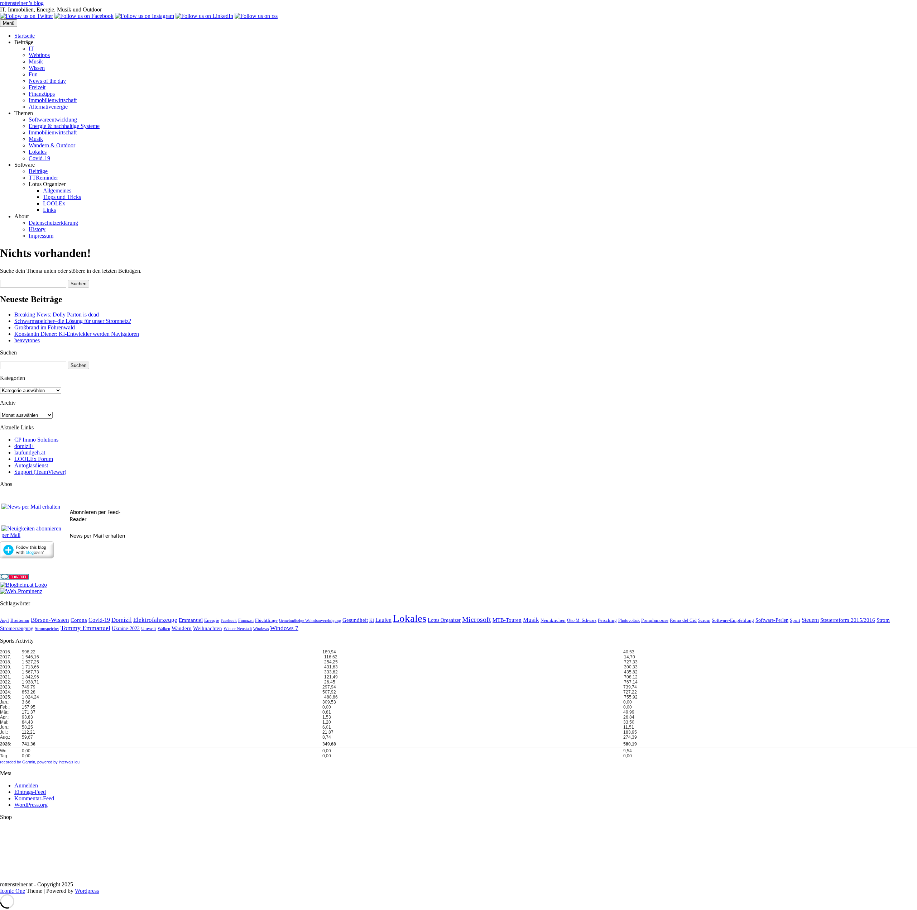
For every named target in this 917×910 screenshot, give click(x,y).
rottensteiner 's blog (22, 3)
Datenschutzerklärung (53, 223)
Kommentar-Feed (34, 798)
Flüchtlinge (266, 620)
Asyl (4, 620)
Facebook (229, 621)
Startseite (24, 36)
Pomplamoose (654, 620)
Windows (261, 629)
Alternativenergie (48, 107)
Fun (33, 74)
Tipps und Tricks (62, 197)
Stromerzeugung (16, 628)
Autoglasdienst (31, 465)
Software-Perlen (771, 620)
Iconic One (12, 891)
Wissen (37, 68)
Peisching (607, 620)
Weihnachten (207, 628)
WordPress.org (31, 805)
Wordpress (87, 891)
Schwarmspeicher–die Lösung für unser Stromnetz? (72, 321)
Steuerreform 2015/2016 (847, 620)
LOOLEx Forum (33, 459)
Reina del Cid (683, 620)
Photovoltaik (629, 620)
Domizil (121, 619)
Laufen (383, 620)
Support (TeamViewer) (40, 472)
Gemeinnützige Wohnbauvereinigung (310, 621)
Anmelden (26, 785)
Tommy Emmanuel (85, 628)
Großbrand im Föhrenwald (44, 327)
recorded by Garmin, (18, 762)
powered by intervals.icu (58, 762)
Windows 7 (284, 628)
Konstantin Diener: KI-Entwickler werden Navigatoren (76, 334)
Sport (795, 620)
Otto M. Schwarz (581, 620)
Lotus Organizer (444, 620)
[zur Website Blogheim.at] (23, 585)
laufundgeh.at (29, 452)
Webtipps (39, 55)
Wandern (182, 628)
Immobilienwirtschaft (53, 100)
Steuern (810, 620)
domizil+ (24, 446)
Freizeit (37, 87)
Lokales (38, 152)
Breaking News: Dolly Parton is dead (56, 314)
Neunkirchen (553, 620)
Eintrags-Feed (30, 792)
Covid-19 (39, 158)
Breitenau (19, 620)
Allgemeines (57, 190)
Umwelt (148, 628)
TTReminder (43, 178)
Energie (211, 620)
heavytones (27, 340)
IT (31, 49)
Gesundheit (355, 620)
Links (49, 210)
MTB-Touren (507, 620)
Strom (883, 620)
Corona (79, 620)
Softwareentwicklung (53, 119)
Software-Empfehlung (733, 620)
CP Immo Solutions (36, 440)
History (37, 229)
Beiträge (38, 171)
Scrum (704, 620)
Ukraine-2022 (126, 628)
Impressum (41, 236)
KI (371, 620)
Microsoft (476, 619)
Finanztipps (42, 94)
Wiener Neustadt (238, 628)
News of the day (47, 81)
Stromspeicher (47, 628)
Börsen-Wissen (50, 619)
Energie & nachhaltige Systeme (64, 126)
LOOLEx (54, 203)
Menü (8, 23)
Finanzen (246, 620)
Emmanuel (191, 620)
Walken (164, 628)
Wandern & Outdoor (52, 145)
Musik (36, 61)
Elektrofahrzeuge (155, 619)
